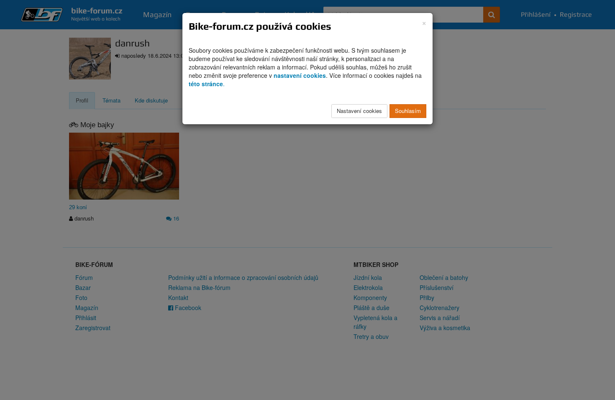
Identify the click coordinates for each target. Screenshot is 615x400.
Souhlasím (408, 111)
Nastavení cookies (359, 111)
